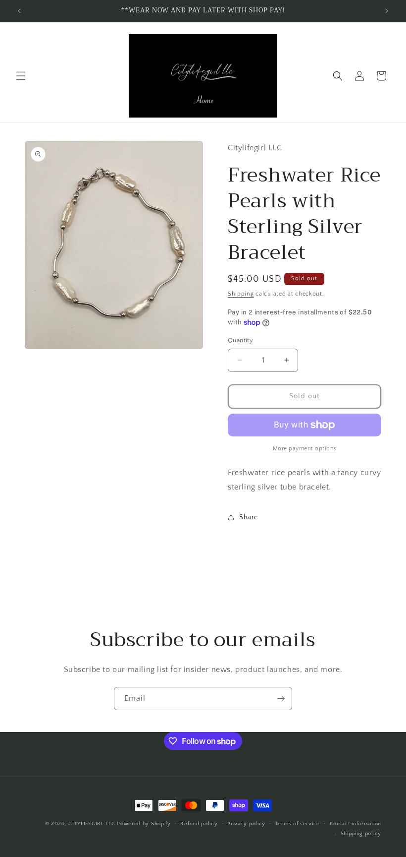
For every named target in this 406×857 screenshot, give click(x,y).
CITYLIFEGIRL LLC (91, 824)
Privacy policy (246, 824)
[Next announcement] (387, 11)
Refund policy (198, 824)
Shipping (241, 294)
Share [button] (248, 517)
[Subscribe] (281, 698)
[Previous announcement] (19, 11)
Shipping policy (361, 834)
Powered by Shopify (144, 824)
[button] (21, 76)
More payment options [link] (305, 448)
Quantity (240, 340)
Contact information (355, 824)
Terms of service (297, 824)
